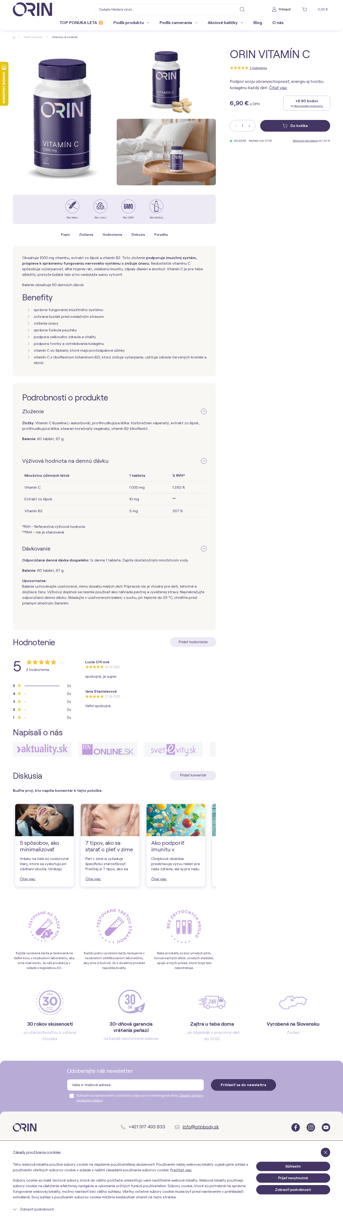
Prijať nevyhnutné (293, 1178)
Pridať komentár (193, 775)
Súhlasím (293, 1166)
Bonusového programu (308, 105)
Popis (65, 234)
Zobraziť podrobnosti (36, 1209)
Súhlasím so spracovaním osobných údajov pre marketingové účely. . (139, 1098)
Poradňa (161, 234)
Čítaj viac (27, 879)
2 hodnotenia (258, 68)
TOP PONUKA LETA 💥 (81, 22)
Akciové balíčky (223, 22)
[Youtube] (326, 1127)
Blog (257, 22)
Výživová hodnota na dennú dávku (65, 461)
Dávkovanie (36, 548)
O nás (278, 22)
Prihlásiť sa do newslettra (243, 1085)
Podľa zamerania (176, 22)
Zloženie (86, 234)
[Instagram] (311, 1127)
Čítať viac (278, 87)
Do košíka (299, 126)
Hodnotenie (112, 234)
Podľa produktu (129, 22)
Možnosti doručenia (305, 140)
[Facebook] (296, 1127)
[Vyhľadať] (242, 9)
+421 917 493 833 (146, 1126)
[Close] (325, 1152)
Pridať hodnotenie (193, 642)
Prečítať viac (181, 1170)
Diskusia (138, 234)
